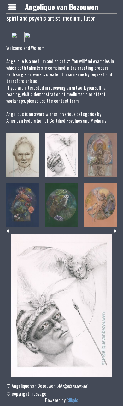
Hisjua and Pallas (61, 173)
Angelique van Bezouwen (61, 7)
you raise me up (61, 223)
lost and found (22, 173)
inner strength (100, 173)
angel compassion (100, 223)
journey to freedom (22, 223)
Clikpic (72, 400)
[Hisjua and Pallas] (61, 305)
